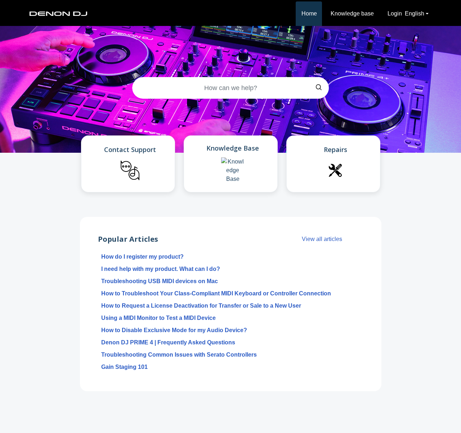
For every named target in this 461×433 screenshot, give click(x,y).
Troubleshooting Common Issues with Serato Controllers (179, 355)
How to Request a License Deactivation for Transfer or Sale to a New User (201, 306)
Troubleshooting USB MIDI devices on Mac (159, 281)
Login (395, 13)
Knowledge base (352, 13)
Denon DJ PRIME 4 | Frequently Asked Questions (168, 342)
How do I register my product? (142, 257)
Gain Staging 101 (124, 367)
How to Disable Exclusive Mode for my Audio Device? (174, 330)
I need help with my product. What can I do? (160, 269)
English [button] (414, 13)
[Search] (319, 88)
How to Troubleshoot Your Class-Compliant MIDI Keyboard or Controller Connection (216, 293)
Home (309, 13)
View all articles (322, 239)
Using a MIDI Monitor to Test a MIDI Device (158, 318)
